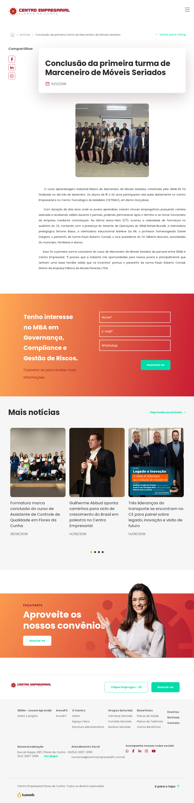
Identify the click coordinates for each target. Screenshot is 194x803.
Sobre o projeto (27, 716)
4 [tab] (103, 552)
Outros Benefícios (149, 727)
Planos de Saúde (148, 716)
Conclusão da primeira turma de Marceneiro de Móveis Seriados (77, 35)
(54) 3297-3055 (27, 756)
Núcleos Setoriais (119, 727)
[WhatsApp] (11, 76)
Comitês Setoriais (119, 721)
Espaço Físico (81, 721)
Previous (5, 490)
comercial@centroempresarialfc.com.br (98, 757)
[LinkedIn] (11, 67)
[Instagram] (146, 751)
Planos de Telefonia (150, 721)
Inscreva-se (155, 365)
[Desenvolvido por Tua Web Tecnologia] (26, 794)
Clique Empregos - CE (126, 687)
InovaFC (61, 716)
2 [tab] (95, 552)
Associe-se (37, 641)
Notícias (25, 35)
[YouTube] (154, 751)
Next (188, 490)
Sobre (76, 716)
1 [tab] (91, 552)
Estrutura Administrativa (88, 727)
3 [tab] (99, 552)
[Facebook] (11, 59)
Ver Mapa (51, 756)
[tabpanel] (38, 482)
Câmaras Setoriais (120, 716)
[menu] (187, 10)
